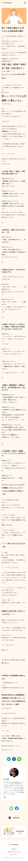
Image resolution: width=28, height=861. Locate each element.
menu (25, 2)
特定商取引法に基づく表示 (14, 852)
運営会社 (14, 849)
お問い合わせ (14, 854)
